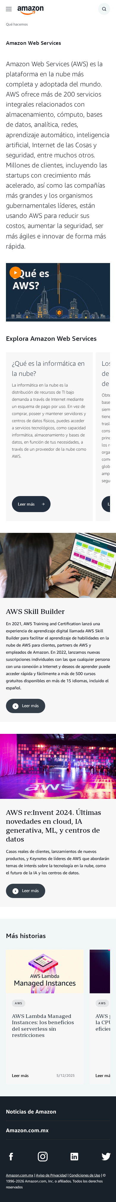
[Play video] (15, 272)
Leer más (30, 705)
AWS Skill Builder (35, 611)
